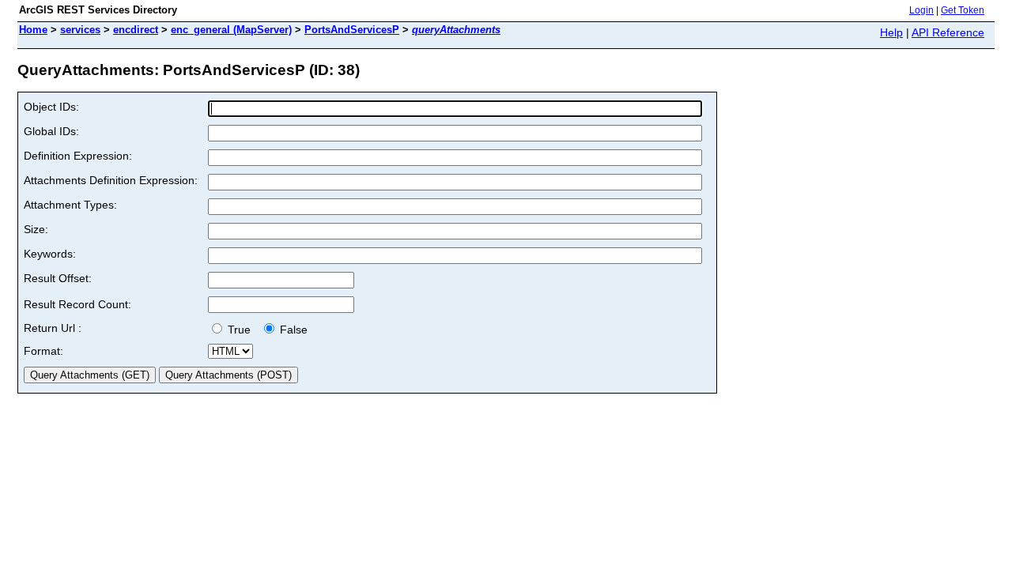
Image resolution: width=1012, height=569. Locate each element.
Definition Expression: (78, 155)
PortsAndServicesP (351, 30)
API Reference (948, 32)
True (241, 329)
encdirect (135, 30)
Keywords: (50, 253)
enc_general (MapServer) (231, 30)
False (292, 329)
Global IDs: (51, 131)
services (80, 30)
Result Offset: (58, 278)
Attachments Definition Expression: (111, 180)
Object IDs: (51, 106)
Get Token (962, 10)
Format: (43, 351)
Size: (36, 229)
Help (891, 32)
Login (921, 10)
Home (33, 30)
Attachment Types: (70, 204)
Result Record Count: (77, 304)
